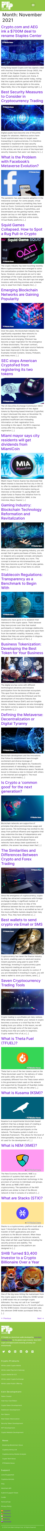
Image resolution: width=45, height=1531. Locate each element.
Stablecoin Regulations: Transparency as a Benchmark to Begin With (22, 581)
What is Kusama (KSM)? (22, 1093)
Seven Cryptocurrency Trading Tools (21, 982)
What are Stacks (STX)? (22, 1198)
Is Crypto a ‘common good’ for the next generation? (19, 787)
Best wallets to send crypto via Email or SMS (22, 922)
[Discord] (20, 1351)
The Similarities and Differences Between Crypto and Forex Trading (19, 857)
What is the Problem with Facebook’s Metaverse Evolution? (20, 161)
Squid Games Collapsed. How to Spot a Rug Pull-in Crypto (21, 229)
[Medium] (32, 1351)
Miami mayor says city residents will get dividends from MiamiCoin (20, 442)
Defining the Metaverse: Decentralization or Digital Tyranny (22, 719)
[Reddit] (26, 1351)
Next (40, 1318)
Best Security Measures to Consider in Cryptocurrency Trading (22, 96)
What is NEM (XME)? (19, 1145)
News (5, 1440)
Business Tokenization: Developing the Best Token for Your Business (22, 648)
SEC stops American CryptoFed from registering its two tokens (19, 367)
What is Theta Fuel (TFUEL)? (17, 1040)
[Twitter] (3, 1351)
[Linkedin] (15, 1351)
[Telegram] (9, 1351)
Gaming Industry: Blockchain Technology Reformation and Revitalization (21, 511)
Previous (6, 1318)
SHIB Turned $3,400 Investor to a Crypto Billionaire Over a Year (20, 1257)
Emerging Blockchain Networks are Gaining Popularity (20, 294)
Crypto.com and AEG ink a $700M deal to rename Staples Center (21, 31)
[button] (33, 5)
